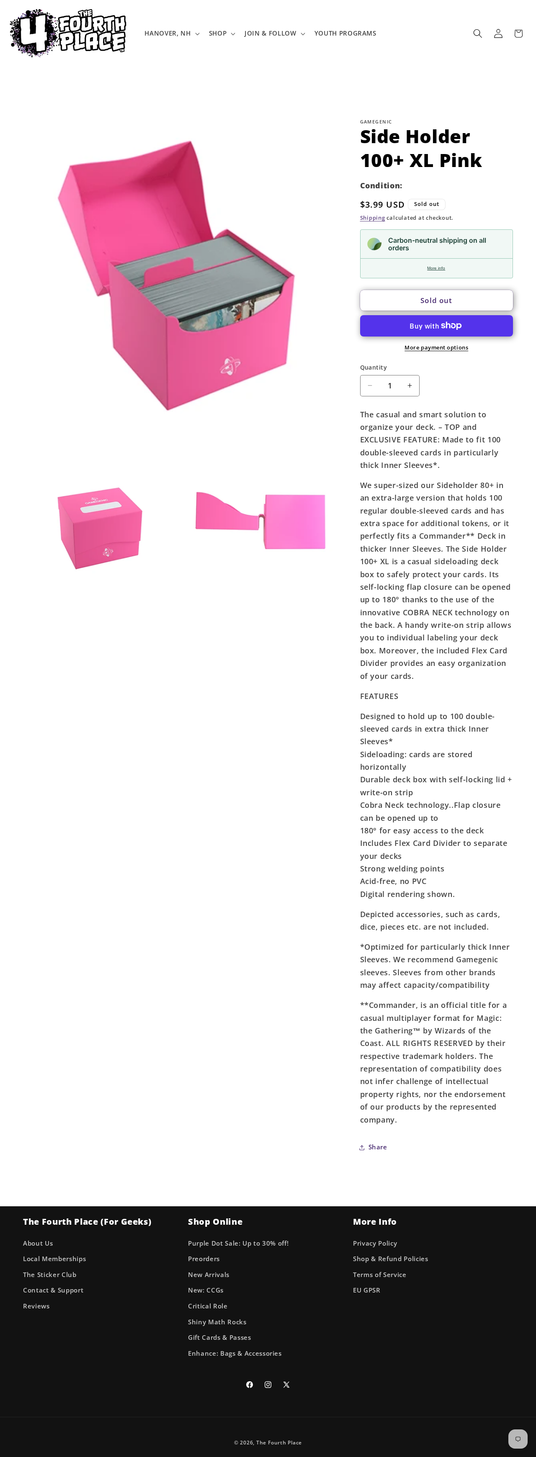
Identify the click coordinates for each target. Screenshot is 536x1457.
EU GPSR (367, 1290)
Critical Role (208, 1306)
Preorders (204, 1258)
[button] (171, 33)
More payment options (436, 347)
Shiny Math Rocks (217, 1322)
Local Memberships (54, 1258)
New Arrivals (208, 1274)
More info (436, 268)
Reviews (36, 1306)
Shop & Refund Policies (390, 1258)
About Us (38, 1243)
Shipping (372, 217)
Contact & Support (53, 1290)
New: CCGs (206, 1290)
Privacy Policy (375, 1243)
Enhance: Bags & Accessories (235, 1353)
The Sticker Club (50, 1274)
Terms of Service (380, 1274)
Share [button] (377, 1147)
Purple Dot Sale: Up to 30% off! (238, 1243)
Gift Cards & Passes (219, 1337)
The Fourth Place (279, 1442)
